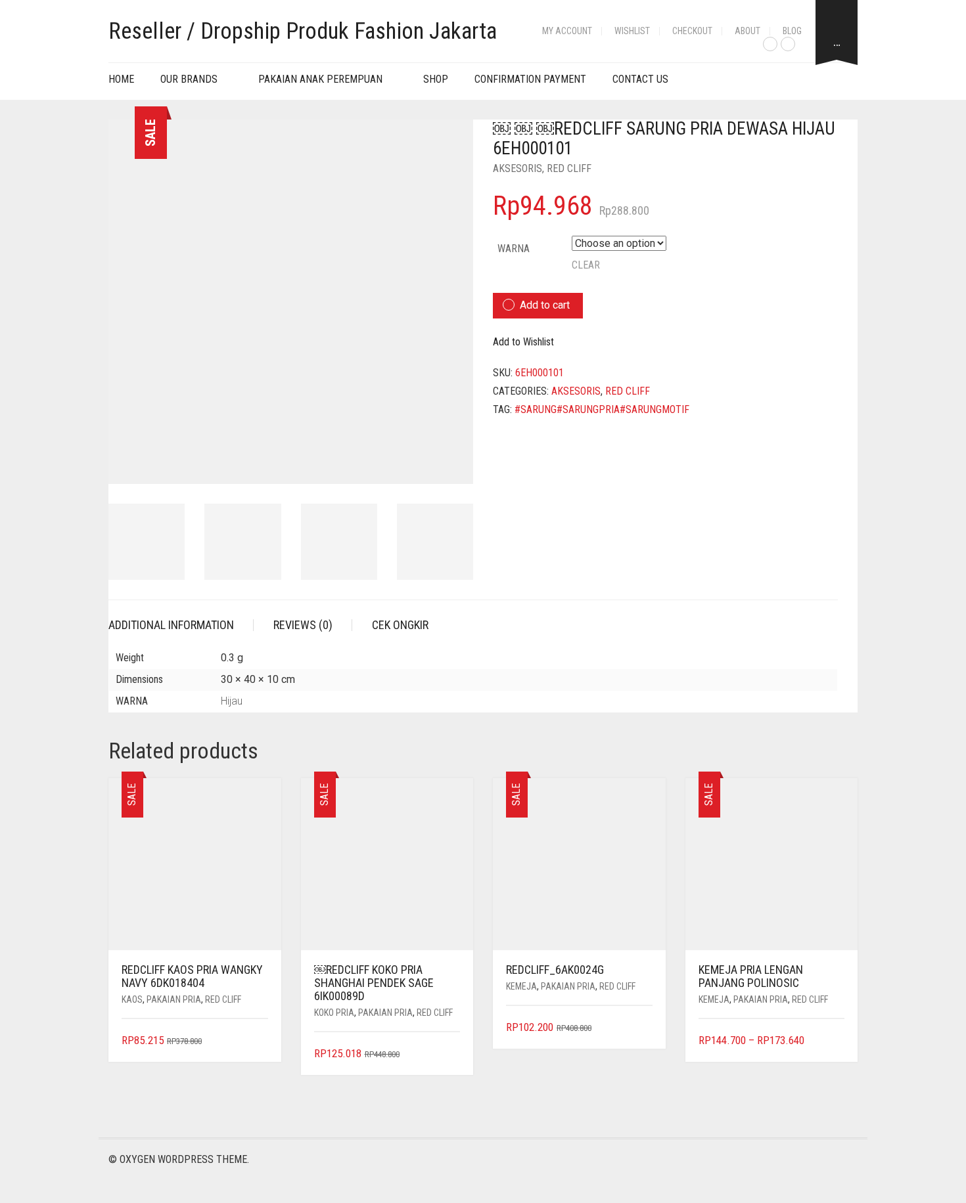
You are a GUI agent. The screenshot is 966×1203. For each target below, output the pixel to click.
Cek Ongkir (400, 625)
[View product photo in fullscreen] (451, 461)
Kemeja (521, 986)
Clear (586, 265)
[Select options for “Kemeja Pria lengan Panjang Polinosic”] (836, 1041)
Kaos (132, 999)
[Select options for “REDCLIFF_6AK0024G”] (643, 1028)
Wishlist (632, 31)
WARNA (513, 248)
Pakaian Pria (174, 999)
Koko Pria (334, 1012)
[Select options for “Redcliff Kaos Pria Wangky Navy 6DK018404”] (259, 1041)
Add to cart (545, 305)
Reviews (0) (303, 625)
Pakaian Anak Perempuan (320, 79)
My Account (567, 31)
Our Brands (189, 79)
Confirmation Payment (530, 79)
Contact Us (640, 79)
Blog (792, 31)
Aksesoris (517, 168)
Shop (435, 79)
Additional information (171, 625)
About (747, 31)
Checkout (692, 31)
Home (121, 79)
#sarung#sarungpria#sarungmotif (602, 409)
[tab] (181, 625)
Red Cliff (569, 168)
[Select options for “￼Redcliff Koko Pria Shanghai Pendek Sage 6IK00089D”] (452, 1054)
